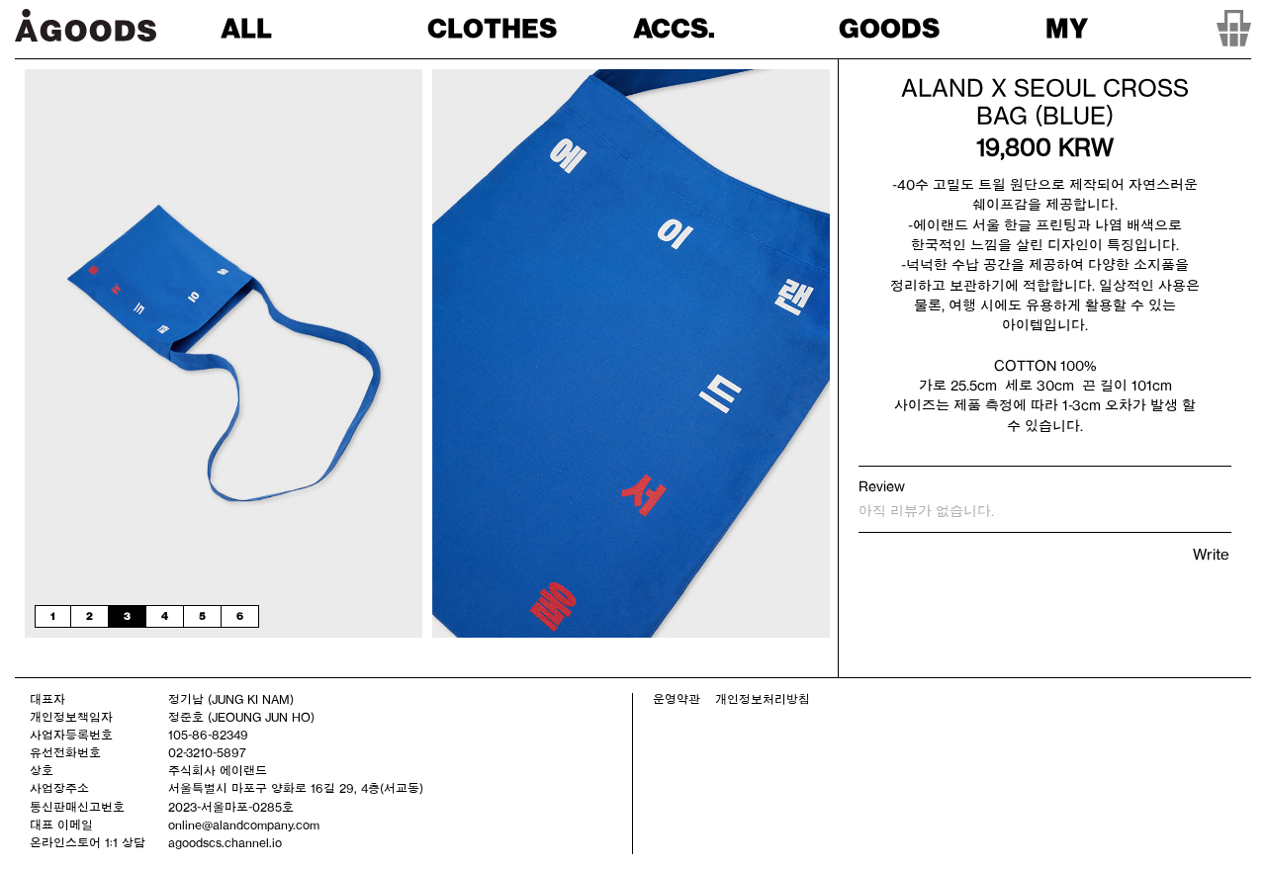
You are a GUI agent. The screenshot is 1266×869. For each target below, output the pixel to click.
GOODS (889, 28)
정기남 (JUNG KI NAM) (231, 699)
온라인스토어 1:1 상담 (87, 842)
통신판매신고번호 (77, 807)
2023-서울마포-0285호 (231, 807)
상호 (41, 770)
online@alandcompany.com (243, 824)
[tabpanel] (223, 353)
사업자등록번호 (71, 734)
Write (1211, 554)
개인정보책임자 (71, 717)
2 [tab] (89, 616)
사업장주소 (59, 788)
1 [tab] (52, 616)
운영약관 (676, 699)
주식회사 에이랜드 (217, 770)
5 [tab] (202, 616)
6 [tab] (239, 616)
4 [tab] (164, 616)
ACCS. (674, 28)
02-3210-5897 (207, 752)
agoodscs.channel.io (225, 842)
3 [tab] (127, 616)
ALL (246, 28)
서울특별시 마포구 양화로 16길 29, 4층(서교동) (295, 788)
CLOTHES (492, 28)
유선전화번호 (65, 752)
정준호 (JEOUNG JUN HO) (241, 717)
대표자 (47, 699)
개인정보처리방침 (762, 699)
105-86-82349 (208, 734)
